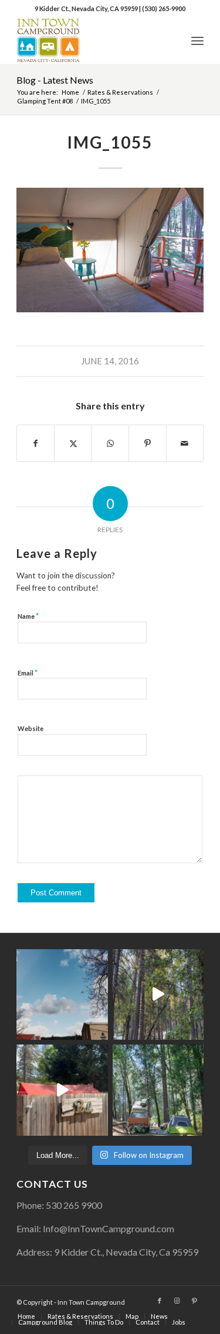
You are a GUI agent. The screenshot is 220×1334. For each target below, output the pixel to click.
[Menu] (197, 40)
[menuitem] (197, 40)
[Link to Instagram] (177, 1300)
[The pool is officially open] (61, 1090)
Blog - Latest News (54, 79)
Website (30, 728)
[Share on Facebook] (35, 443)
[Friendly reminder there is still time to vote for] (158, 1090)
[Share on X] (73, 443)
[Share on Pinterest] (147, 443)
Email (28, 672)
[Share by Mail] (185, 443)
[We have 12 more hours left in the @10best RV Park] (158, 994)
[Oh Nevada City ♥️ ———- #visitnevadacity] (61, 994)
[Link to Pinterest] (195, 1300)
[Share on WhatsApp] (110, 443)
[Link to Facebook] (159, 1300)
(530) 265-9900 (163, 8)
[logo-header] (91, 40)
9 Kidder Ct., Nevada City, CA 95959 (87, 8)
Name (28, 616)
